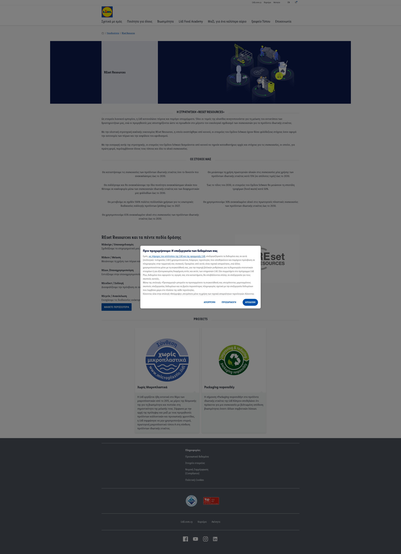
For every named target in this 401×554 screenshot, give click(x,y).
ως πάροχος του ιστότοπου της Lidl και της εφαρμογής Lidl (177, 256)
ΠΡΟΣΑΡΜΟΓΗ (229, 302)
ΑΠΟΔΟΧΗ (250, 302)
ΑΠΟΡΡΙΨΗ (209, 302)
